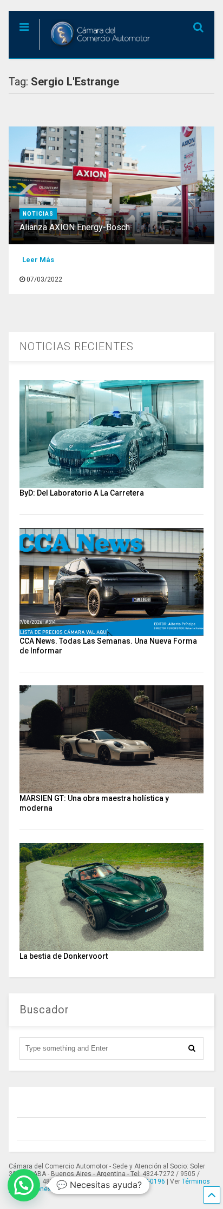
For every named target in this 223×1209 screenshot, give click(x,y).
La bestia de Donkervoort (63, 956)
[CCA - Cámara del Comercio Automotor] (97, 50)
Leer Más (38, 260)
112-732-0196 (144, 1181)
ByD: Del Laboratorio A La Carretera (81, 493)
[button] (24, 1185)
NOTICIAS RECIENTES (76, 346)
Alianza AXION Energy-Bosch (74, 227)
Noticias (38, 214)
